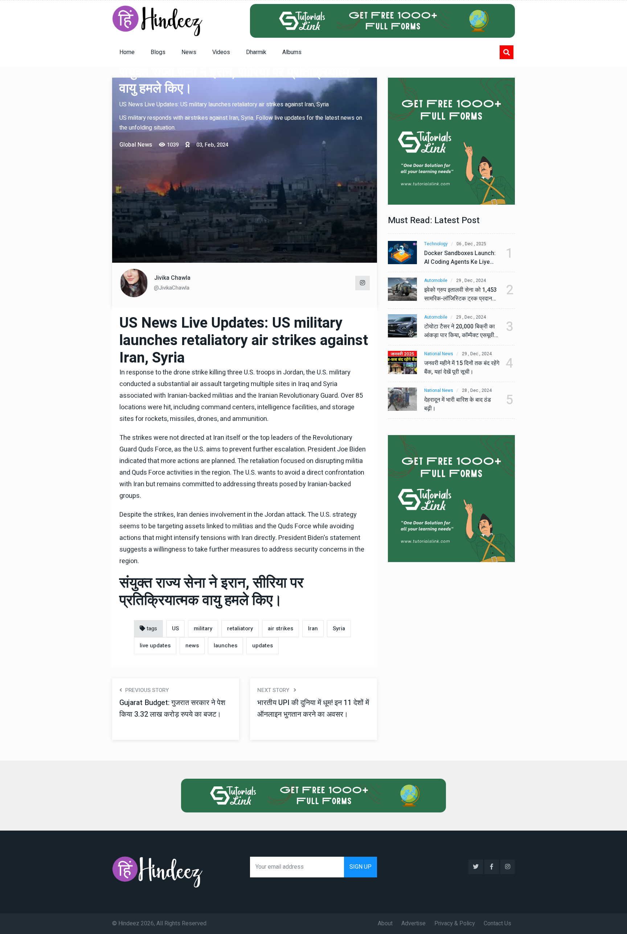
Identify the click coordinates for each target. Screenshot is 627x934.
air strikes (280, 628)
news (192, 646)
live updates (155, 646)
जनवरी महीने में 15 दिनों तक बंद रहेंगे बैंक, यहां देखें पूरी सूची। (461, 367)
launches (225, 646)
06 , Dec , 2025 (471, 244)
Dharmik (256, 52)
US (175, 628)
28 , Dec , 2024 (477, 391)
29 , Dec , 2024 (471, 281)
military (203, 628)
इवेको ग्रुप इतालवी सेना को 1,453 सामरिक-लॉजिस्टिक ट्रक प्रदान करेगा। (460, 294)
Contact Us (497, 923)
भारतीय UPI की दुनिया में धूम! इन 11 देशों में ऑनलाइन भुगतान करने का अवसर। (313, 708)
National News (438, 354)
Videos (221, 52)
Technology (436, 244)
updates (262, 646)
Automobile (435, 281)
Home (127, 52)
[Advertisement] (244, 204)
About (385, 923)
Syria (339, 628)
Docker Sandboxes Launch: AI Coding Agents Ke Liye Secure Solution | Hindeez (460, 257)
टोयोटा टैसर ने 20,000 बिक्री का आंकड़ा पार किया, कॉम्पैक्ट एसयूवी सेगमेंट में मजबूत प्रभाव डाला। (459, 331)
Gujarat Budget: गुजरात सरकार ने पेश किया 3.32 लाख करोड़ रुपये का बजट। (172, 708)
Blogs (158, 52)
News (188, 52)
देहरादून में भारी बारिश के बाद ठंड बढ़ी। (457, 404)
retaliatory (240, 628)
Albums (292, 52)
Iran (313, 628)
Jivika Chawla (172, 278)
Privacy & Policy (454, 923)
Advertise (413, 923)
